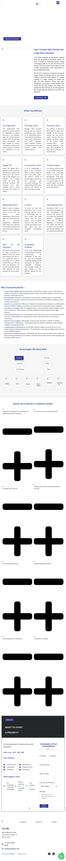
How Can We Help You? (47, 782)
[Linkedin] (53, 854)
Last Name (53, 756)
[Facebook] (49, 854)
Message (42, 791)
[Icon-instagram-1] (58, 854)
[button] (58, 2)
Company (23, 822)
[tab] (19, 358)
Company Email (44, 765)
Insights (54, 822)
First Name (43, 756)
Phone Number (44, 773)
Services (39, 822)
